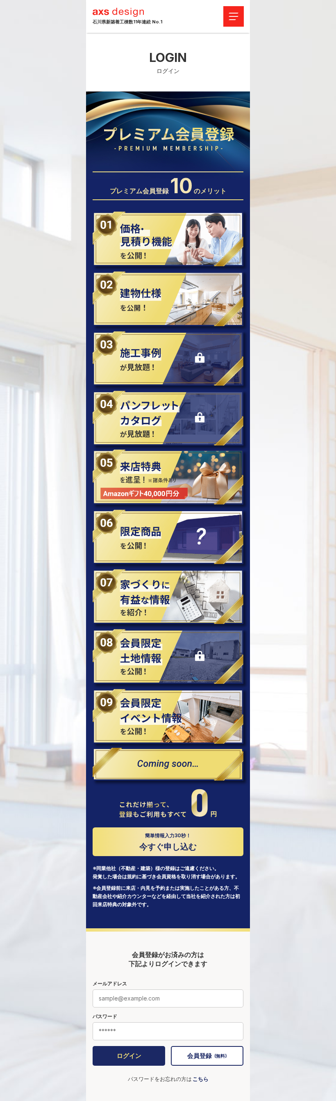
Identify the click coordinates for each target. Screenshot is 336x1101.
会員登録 (207, 1056)
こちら (201, 1079)
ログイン (129, 1056)
